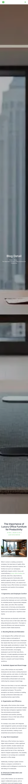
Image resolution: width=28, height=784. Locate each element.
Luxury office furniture (17, 573)
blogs (15, 260)
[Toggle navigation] (25, 2)
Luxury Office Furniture (14, 534)
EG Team (9, 532)
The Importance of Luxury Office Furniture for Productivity (14, 262)
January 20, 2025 (16, 532)
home (10, 260)
